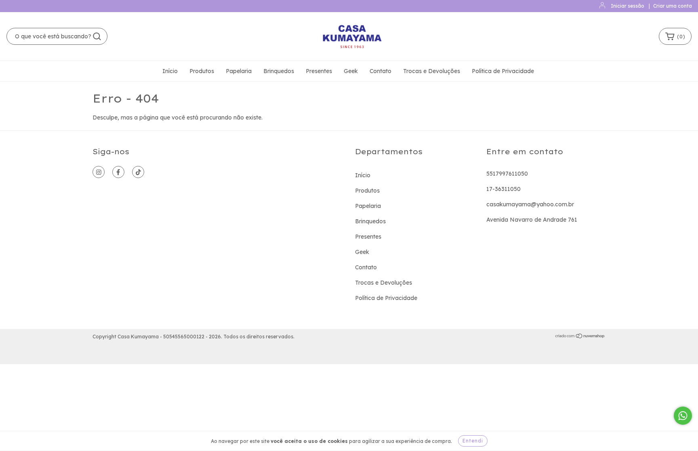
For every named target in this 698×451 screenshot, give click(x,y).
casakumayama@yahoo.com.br (530, 204)
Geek (351, 71)
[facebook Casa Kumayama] (118, 172)
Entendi (473, 441)
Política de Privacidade (503, 71)
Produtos (201, 71)
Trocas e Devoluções (431, 71)
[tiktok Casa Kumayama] (138, 172)
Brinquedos (278, 71)
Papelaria (239, 71)
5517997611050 (507, 173)
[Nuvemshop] (580, 337)
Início (170, 71)
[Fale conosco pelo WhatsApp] (683, 416)
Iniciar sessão (627, 6)
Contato (380, 71)
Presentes (319, 71)
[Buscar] (97, 36)
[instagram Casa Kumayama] (99, 172)
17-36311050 (503, 189)
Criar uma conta (672, 6)
